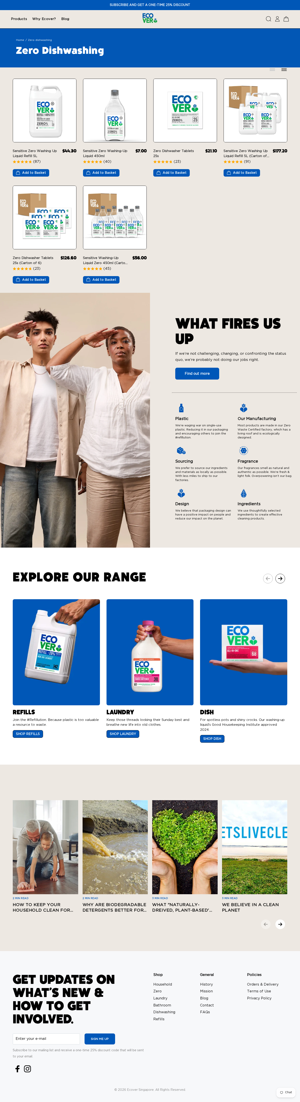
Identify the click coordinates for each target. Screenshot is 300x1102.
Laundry (160, 998)
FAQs (205, 1012)
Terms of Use (259, 991)
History (206, 984)
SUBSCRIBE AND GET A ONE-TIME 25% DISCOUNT (150, 5)
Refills (158, 1019)
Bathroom (162, 1005)
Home (20, 40)
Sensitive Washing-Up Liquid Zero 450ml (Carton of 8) (105, 263)
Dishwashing (164, 1012)
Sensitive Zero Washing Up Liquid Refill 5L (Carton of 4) (246, 156)
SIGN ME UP (100, 1039)
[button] (280, 578)
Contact (207, 1005)
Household (162, 984)
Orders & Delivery (262, 984)
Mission (206, 991)
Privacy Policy (259, 998)
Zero (157, 991)
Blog (204, 998)
